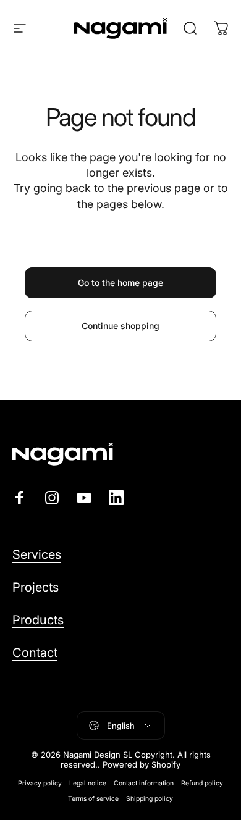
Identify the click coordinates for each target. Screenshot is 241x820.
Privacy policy (40, 783)
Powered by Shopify (141, 764)
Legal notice (87, 783)
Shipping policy (149, 799)
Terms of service (93, 799)
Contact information (144, 783)
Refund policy (202, 783)
